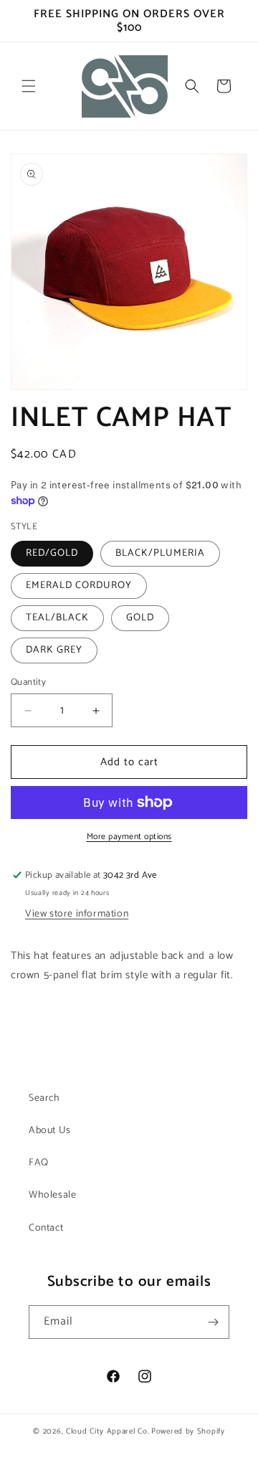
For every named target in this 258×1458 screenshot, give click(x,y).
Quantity (28, 683)
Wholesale (52, 1195)
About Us (50, 1130)
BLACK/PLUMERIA (160, 553)
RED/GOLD (52, 553)
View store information (76, 914)
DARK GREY (54, 650)
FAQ (39, 1163)
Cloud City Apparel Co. (107, 1431)
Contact (46, 1228)
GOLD (140, 618)
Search (44, 1098)
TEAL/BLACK (57, 618)
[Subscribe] (213, 1322)
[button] (28, 86)
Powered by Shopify (188, 1431)
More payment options (129, 836)
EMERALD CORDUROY (79, 585)
